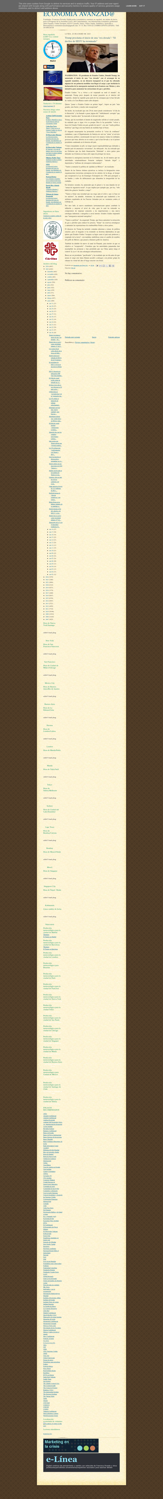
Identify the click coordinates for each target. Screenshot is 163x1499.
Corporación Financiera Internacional (50, 1200)
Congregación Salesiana (50, 1193)
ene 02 (51, 572)
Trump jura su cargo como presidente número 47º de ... (55, 518)
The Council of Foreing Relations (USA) (50, 1389)
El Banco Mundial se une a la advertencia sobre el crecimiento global (54, 121)
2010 (47, 611)
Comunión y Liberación (50, 1191)
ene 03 (51, 569)
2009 (47, 614)
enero (49, 301)
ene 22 (51, 327)
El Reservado (47, 1233)
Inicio (94, 337)
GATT (45, 1274)
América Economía (49, 1120)
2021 (47, 582)
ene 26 (51, 317)
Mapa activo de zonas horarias (52, 1317)
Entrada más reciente (72, 337)
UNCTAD (46, 1403)
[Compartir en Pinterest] (113, 265)
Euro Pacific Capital (49, 1244)
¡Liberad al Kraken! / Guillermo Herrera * (52, 190)
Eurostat (45, 1255)
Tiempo (46, 935)
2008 (47, 617)
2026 (47, 266)
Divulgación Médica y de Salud (52, 1212)
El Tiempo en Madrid (49, 937)
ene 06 (51, 561)
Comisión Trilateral (49, 1180)
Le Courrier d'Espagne (50, 1308)
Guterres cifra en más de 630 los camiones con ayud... (55, 480)
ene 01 (51, 574)
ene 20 (51, 332)
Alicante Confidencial (49, 1116)
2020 (47, 585)
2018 (47, 590)
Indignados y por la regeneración (49, 1290)
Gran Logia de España (50, 1278)
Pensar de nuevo (48, 1360)
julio (48, 285)
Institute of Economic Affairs (52, 1298)
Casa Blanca (47, 1165)
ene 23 (51, 325)
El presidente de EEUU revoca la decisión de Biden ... (55, 365)
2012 (47, 606)
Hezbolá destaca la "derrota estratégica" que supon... (54, 496)
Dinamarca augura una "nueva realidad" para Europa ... (54, 411)
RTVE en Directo (48, 1375)
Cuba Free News (51, 126)
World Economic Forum (50, 1416)
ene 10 (51, 550)
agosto (49, 282)
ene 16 (51, 535)
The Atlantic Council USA (51, 1383)
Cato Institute (47, 1169)
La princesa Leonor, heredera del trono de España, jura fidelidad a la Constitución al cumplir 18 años (54, 140)
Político (45, 1364)
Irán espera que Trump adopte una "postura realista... (55, 443)
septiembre (50, 279)
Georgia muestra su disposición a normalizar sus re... (55, 459)
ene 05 (51, 564)
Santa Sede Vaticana (49, 1377)
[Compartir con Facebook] (110, 265)
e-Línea (45, 1214)
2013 (47, 603)
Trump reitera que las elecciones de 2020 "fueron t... (55, 466)
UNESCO (46, 1405)
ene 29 (51, 309)
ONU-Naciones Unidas (50, 1351)
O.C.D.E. (46, 1341)
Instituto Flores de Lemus (51, 1302)
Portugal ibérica (51, 177)
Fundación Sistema (49, 1270)
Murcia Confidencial (49, 1330)
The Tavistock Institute (50, 1394)
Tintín (45, 1398)
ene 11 (51, 548)
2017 (47, 593)
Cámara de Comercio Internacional (49, 1160)
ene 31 (51, 303)
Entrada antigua (114, 337)
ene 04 (51, 566)
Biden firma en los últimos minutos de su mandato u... (55, 504)
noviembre (50, 274)
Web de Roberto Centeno (50, 1413)
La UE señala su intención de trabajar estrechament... (54, 401)
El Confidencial (48, 1225)
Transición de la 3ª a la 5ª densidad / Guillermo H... (55, 524)
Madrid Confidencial (49, 1313)
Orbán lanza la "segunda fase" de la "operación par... (55, 394)
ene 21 (51, 330)
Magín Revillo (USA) (50, 1315)
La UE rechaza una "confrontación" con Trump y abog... (54, 451)
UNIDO (45, 1409)
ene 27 (51, 314)
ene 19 (51, 529)
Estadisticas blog (47, 1434)
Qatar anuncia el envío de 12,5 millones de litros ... (55, 488)
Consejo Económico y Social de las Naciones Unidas (52, 1196)
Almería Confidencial (49, 1118)
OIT (44, 1347)
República (46, 1373)
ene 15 (51, 537)
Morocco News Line (49, 1326)
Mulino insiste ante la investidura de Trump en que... (55, 473)
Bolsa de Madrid (48, 1154)
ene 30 (51, 306)
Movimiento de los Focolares (52, 1328)
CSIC (45, 1206)
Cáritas (45, 1163)
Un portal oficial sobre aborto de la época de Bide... (55, 351)
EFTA (45, 1223)
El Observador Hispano (53, 135)
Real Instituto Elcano (49, 1371)
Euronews (46, 1246)
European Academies (49, 1248)
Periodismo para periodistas (51, 1362)
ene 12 (51, 545)
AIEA (45, 1114)
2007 (47, 619)
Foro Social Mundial (49, 1261)
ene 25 (51, 319)
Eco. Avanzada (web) (49, 1216)
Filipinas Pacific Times (53, 158)
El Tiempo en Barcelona (50, 949)
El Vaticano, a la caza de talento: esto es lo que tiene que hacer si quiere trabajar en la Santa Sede (54, 152)
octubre (49, 277)
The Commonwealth (49, 1386)
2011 (47, 609)
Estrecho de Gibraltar (49, 1242)
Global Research (48, 1276)
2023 (47, 580)
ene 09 (51, 553)
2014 (47, 601)
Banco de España (48, 1133)
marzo (49, 295)
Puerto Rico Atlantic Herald (52, 186)
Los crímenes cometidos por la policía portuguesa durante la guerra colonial (53, 180)
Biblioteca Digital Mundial (51, 1150)
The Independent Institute (51, 1392)
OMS (45, 1349)
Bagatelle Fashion (48, 1129)
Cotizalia (46, 1204)
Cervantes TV (47, 1176)
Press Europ (47, 1368)
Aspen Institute (47, 1126)
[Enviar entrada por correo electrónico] (97, 265)
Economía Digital (48, 1218)
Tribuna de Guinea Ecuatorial (52, 195)
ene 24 (51, 322)
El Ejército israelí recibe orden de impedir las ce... (54, 380)
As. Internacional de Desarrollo (52, 1124)
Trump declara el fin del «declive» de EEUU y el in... (55, 511)
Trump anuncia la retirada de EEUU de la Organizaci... (55, 358)
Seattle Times (47, 1379)
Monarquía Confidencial (50, 1321)
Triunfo (45, 1401)
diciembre (50, 271)
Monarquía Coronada (49, 1323)
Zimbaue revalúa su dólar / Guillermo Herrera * (54, 160)
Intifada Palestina (48, 1304)
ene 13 (51, 542)
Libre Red (46, 1311)
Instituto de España (49, 1300)
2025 (47, 269)
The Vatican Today (49, 1396)
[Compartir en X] (107, 265)
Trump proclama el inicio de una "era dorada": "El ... (55, 337)
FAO (44, 1257)
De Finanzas (47, 1210)
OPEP (45, 1353)
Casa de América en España (51, 1167)
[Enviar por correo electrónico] (100, 265)
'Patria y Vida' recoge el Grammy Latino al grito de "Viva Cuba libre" (54, 130)
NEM (48, 164)
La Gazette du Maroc (49, 1306)
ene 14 (51, 540)
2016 (47, 595)
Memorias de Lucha (49, 1319)
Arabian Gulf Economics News (54, 117)
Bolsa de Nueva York (49, 1156)
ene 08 (51, 556)
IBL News (46, 1287)
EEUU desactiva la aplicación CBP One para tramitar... (55, 373)
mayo (49, 290)
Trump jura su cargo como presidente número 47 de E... (55, 344)
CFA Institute (47, 1178)
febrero (49, 298)
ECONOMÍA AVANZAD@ (79, 13)
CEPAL (45, 1174)
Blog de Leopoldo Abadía (51, 1152)
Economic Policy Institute (51, 1221)
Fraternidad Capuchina (50, 1268)
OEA (44, 1345)
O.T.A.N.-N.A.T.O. (49, 1343)
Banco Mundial (48, 1139)
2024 (47, 577)
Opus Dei (46, 1356)
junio (49, 287)
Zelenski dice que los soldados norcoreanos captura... (55, 435)
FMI (44, 1259)
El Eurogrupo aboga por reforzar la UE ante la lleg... (55, 387)
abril (48, 293)
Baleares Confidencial (49, 1131)
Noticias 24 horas (48, 1338)
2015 (47, 598)
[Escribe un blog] (103, 265)
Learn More (131, 6)
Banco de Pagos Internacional (52, 1135)
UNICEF (46, 1407)
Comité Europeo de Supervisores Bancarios (50, 1183)
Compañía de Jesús (49, 1186)
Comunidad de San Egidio (51, 1189)
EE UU (73, 268)
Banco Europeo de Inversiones (52, 1137)
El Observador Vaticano (54, 147)
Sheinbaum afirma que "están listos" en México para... (55, 418)
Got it (142, 6)
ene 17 (51, 532)
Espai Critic (46, 1236)
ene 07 (51, 558)
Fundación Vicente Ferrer (51, 1272)
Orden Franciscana (49, 1358)
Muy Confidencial (48, 1336)
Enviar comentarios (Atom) (85, 342)
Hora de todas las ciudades (51, 1285)
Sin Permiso (47, 1381)
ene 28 (51, 311)
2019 (47, 588)
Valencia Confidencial (49, 1411)
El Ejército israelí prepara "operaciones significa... (54, 426)
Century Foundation (49, 1171)
